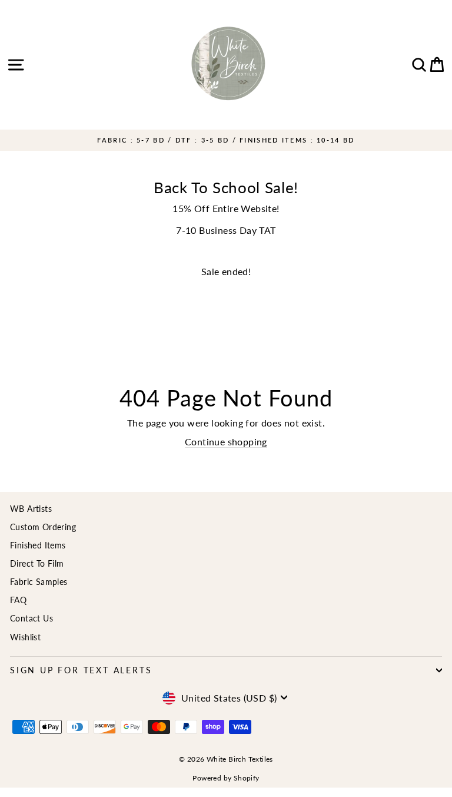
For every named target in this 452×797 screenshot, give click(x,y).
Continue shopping (226, 441)
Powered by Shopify (225, 777)
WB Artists (31, 509)
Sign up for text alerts (81, 670)
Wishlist (25, 637)
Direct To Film (37, 563)
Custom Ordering (43, 527)
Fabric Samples (39, 582)
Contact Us (31, 618)
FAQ (18, 600)
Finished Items (38, 545)
